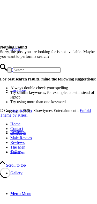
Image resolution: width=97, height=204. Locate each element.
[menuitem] (53, 193)
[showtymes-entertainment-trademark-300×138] (39, 24)
